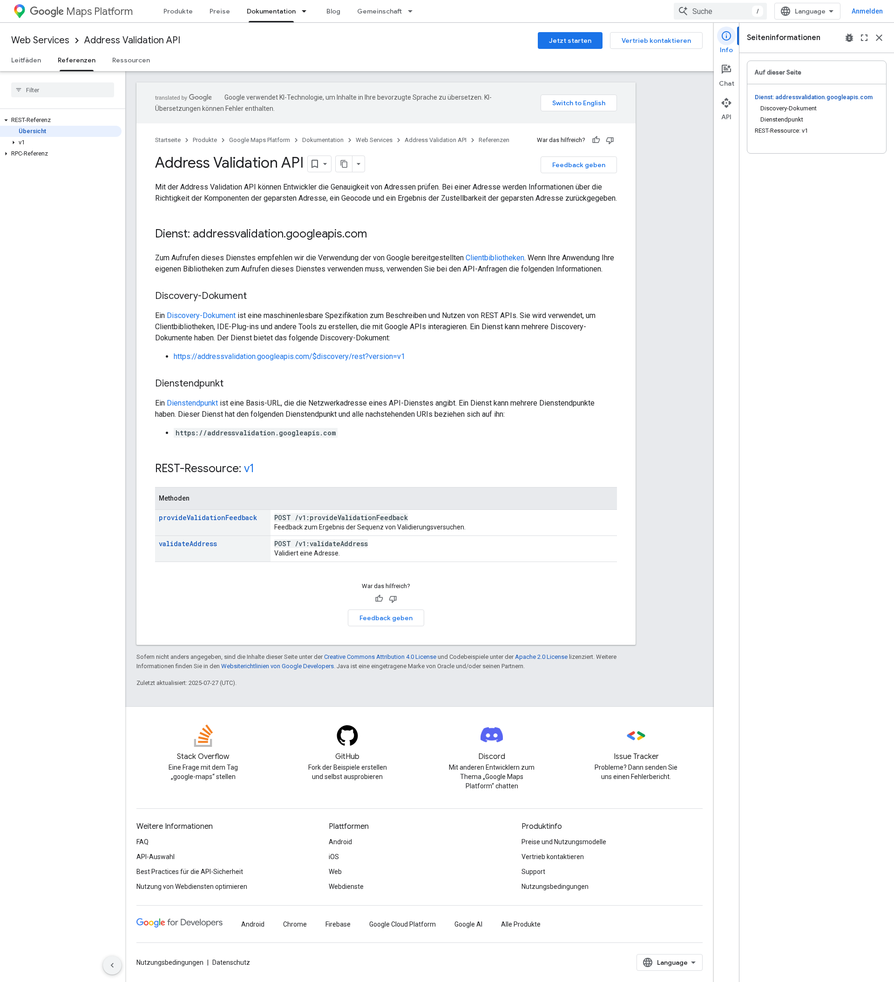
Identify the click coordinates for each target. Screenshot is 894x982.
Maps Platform (99, 11)
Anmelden (867, 11)
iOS (334, 856)
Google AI (468, 924)
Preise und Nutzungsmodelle (564, 842)
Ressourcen (131, 60)
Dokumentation (271, 11)
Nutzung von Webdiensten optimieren (191, 886)
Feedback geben (578, 165)
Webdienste (346, 886)
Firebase (338, 924)
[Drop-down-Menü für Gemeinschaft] (413, 11)
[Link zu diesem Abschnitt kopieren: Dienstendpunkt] (233, 384)
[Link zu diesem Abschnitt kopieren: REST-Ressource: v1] (263, 469)
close (879, 37)
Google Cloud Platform (402, 924)
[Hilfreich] (596, 140)
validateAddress (188, 543)
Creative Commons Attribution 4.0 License (380, 656)
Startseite (168, 139)
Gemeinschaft (379, 11)
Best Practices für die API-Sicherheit (189, 871)
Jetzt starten (570, 40)
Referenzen (76, 60)
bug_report (849, 37)
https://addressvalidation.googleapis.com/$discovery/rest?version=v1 (289, 356)
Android (340, 842)
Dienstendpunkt (192, 403)
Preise (220, 11)
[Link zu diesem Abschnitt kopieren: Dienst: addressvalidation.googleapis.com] (376, 234)
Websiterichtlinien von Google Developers (277, 666)
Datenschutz (231, 962)
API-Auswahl (155, 856)
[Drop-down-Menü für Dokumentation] (307, 11)
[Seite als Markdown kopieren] (344, 164)
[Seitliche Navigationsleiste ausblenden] (112, 965)
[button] (61, 120)
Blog (333, 11)
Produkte (178, 11)
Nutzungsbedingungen (555, 886)
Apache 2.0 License (541, 656)
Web (335, 871)
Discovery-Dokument (201, 315)
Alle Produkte (521, 924)
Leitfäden (26, 60)
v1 (249, 468)
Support (533, 871)
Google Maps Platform (259, 139)
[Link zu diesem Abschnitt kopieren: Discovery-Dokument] (256, 296)
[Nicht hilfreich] (610, 140)
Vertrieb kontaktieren (656, 40)
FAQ (142, 842)
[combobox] (720, 11)
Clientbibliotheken (495, 257)
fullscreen (864, 37)
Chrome (295, 924)
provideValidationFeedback (208, 517)
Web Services (40, 40)
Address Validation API (132, 40)
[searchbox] (62, 89)
